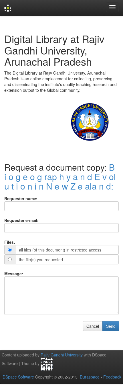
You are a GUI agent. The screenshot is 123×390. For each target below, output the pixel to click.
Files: (9, 242)
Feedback (112, 377)
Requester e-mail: (21, 220)
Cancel (92, 326)
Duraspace (90, 377)
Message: (13, 273)
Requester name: (20, 198)
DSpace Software (18, 377)
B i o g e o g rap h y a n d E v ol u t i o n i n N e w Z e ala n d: (60, 176)
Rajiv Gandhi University (62, 355)
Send (111, 326)
